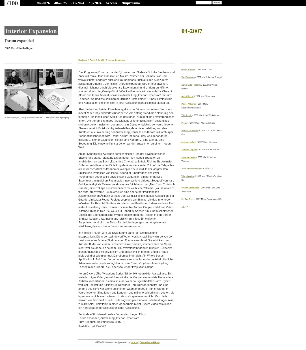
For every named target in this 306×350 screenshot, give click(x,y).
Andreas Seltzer (188, 142)
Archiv (93, 60)
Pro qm (184, 123)
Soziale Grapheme (189, 131)
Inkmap (134, 342)
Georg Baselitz (188, 70)
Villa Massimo (187, 176)
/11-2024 (77, 2)
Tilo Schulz (186, 115)
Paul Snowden (188, 77)
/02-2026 (43, 2)
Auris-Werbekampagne (192, 169)
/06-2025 (60, 2)
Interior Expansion (116, 60)
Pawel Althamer (188, 104)
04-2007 (102, 60)
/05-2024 (95, 2)
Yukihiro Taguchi (189, 150)
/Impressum (131, 2)
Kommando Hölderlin (191, 85)
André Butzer (187, 96)
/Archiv (111, 2)
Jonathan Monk (188, 157)
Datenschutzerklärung (150, 342)
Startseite (82, 60)
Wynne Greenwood (190, 188)
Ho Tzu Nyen (187, 199)
